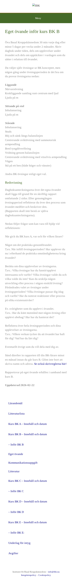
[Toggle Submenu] (61, 444)
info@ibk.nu (54, 572)
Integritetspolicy (28, 575)
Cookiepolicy (44, 575)
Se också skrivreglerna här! (50, 363)
